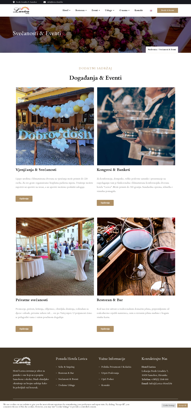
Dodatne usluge (66, 385)
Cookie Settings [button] (168, 405)
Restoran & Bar (66, 373)
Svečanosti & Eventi (68, 379)
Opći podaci (107, 379)
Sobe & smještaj (66, 367)
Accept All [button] (182, 405)
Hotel (65, 10)
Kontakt (139, 10)
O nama (123, 10)
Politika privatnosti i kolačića (116, 367)
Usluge (108, 10)
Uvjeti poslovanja (110, 373)
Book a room (167, 10)
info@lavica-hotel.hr (55, 2)
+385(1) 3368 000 (159, 379)
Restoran (80, 10)
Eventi (95, 10)
